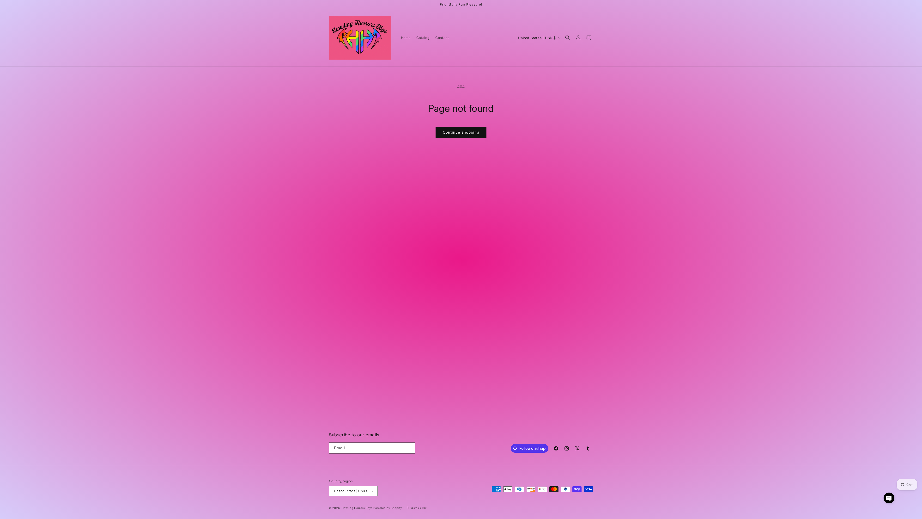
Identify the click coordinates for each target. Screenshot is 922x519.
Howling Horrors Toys (357, 508)
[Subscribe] (410, 448)
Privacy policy (417, 507)
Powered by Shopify (387, 508)
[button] (567, 37)
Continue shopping (461, 132)
